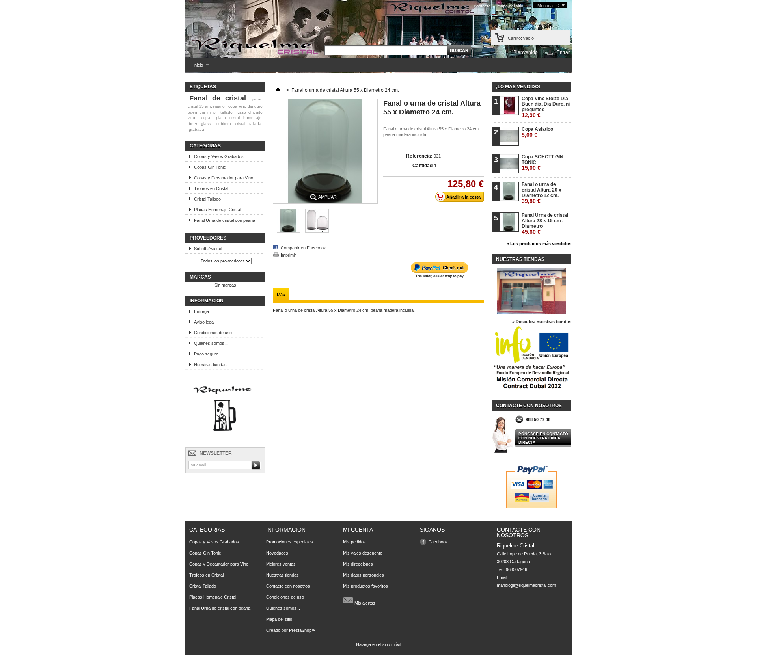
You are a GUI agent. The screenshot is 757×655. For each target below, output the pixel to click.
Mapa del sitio (279, 619)
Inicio (194, 67)
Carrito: (521, 38)
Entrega (201, 311)
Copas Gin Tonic (210, 167)
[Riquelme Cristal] (254, 46)
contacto (482, 6)
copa (205, 117)
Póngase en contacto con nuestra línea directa (543, 438)
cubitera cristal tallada (238, 123)
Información (207, 300)
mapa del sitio (510, 6)
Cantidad (422, 165)
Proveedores (208, 238)
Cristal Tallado (207, 199)
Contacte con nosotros (288, 586)
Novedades (277, 553)
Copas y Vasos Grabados (219, 156)
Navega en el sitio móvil (378, 644)
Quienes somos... (211, 343)
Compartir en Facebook (303, 248)
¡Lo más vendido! (518, 86)
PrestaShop (300, 630)
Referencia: (419, 156)
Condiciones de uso (213, 332)
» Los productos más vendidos (539, 243)
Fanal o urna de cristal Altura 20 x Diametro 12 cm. (541, 193)
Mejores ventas (281, 564)
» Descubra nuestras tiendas (541, 321)
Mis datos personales (363, 575)
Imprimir (288, 255)
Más (281, 294)
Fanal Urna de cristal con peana (224, 220)
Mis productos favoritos (365, 586)
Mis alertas (364, 603)
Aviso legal (204, 322)
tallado (226, 112)
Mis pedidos (354, 542)
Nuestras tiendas (210, 364)
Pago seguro (206, 354)
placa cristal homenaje (238, 117)
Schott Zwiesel (208, 248)
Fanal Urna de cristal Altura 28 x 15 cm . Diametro (545, 223)
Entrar (563, 52)
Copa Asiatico (537, 132)
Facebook (438, 542)
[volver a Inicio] (278, 90)
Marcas (200, 277)
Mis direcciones (358, 564)
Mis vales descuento (362, 553)
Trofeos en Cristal (211, 188)
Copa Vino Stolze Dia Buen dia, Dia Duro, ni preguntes (546, 107)
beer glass (200, 123)
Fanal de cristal (217, 98)
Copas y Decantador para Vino (223, 177)
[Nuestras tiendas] (531, 312)
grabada (196, 129)
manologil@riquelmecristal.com (526, 585)
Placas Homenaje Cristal (217, 209)
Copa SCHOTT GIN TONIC (542, 162)
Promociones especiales (289, 542)
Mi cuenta (358, 530)
